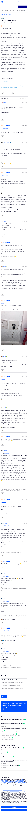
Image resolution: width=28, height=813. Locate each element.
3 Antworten (3, 767)
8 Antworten (3, 758)
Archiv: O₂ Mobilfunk (6, 14)
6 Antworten (3, 763)
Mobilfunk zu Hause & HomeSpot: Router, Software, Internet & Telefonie (13, 725)
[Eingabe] (2, 10)
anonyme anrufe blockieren (7, 756)
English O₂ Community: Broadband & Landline (10, 735)
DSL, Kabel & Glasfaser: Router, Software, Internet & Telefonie (14, 721)
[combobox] (14, 10)
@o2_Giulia (3, 502)
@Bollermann (4, 175)
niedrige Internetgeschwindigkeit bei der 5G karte (12, 723)
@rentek (3, 303)
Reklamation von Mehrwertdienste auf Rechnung (12, 747)
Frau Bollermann (6, 142)
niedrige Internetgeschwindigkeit (8, 734)
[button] (1, 7)
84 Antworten (4, 753)
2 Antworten (3, 749)
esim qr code (4, 752)
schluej (4, 102)
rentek (4, 193)
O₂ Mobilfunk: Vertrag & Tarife (7, 739)
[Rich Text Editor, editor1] (14, 688)
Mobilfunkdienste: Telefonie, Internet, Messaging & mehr (13, 731)
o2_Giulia (5, 450)
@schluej (5, 128)
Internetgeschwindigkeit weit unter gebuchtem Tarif (12, 719)
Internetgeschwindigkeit (6, 738)
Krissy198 (5, 26)
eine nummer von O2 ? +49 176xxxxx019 (10, 765)
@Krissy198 (6, 453)
